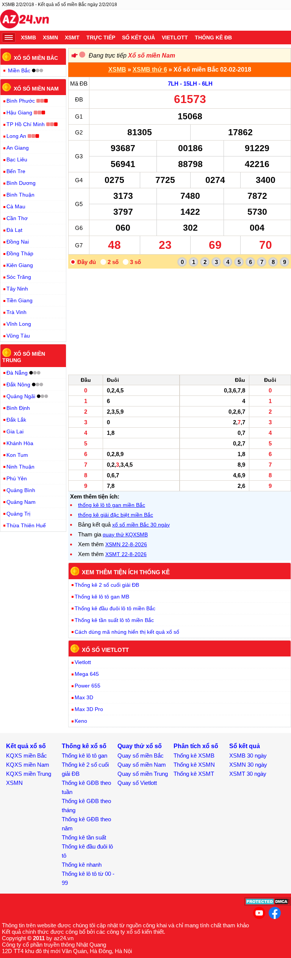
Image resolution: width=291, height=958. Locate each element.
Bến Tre (15, 171)
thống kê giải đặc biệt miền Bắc (115, 515)
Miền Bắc (19, 70)
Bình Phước (20, 101)
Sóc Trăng (18, 277)
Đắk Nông (18, 384)
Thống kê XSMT (194, 773)
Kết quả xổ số (26, 746)
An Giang (17, 148)
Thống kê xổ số (84, 746)
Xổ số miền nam (36, 88)
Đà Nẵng (17, 373)
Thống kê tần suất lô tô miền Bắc (114, 620)
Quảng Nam (21, 502)
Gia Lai (14, 431)
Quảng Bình (20, 490)
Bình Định (18, 408)
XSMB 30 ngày (248, 755)
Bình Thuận (20, 195)
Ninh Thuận (20, 467)
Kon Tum (17, 455)
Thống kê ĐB (213, 37)
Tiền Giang (19, 300)
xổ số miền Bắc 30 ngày (141, 525)
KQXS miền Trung (28, 773)
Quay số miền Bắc (140, 755)
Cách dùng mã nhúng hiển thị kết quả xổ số (127, 632)
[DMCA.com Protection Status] (267, 903)
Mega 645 (87, 674)
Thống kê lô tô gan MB (102, 597)
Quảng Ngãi (20, 396)
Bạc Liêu (16, 159)
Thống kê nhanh (82, 864)
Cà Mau (15, 206)
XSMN (50, 37)
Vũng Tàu (18, 336)
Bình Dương (21, 183)
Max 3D (84, 697)
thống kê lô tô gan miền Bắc (111, 505)
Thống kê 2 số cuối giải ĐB (107, 585)
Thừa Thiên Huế (26, 525)
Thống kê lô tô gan (84, 755)
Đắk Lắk (16, 420)
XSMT (72, 37)
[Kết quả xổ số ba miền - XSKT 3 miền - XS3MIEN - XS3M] (24, 20)
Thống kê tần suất (84, 837)
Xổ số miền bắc (36, 58)
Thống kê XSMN (194, 764)
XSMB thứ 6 (150, 69)
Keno (81, 721)
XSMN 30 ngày (248, 764)
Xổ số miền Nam (151, 55)
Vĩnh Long (18, 324)
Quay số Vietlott (137, 783)
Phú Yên (16, 478)
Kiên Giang (19, 265)
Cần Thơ (17, 218)
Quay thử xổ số (139, 746)
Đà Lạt (14, 230)
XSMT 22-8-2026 (126, 554)
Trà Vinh (16, 312)
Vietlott (175, 37)
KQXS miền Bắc (26, 755)
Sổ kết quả (138, 37)
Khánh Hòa (19, 443)
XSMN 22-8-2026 (126, 544)
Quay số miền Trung (142, 773)
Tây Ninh (17, 289)
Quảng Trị (18, 514)
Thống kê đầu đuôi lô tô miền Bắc (115, 608)
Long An (16, 136)
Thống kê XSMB (194, 755)
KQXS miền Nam (27, 764)
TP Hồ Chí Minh (25, 124)
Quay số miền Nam (141, 764)
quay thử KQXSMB (125, 534)
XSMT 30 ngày (247, 773)
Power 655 (87, 686)
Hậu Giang (19, 112)
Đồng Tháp (19, 253)
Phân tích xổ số (196, 746)
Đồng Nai (17, 242)
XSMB (28, 37)
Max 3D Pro (89, 709)
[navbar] (9, 37)
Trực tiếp (100, 37)
